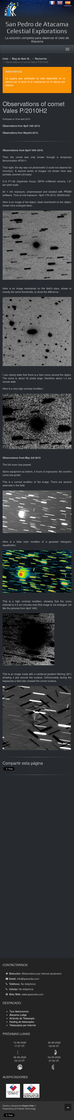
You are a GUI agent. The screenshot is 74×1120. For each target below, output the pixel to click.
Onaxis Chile (28, 1105)
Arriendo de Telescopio (22, 1018)
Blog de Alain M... (21, 58)
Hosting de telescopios (21, 1021)
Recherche (41, 58)
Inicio (5, 58)
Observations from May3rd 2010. (21, 132)
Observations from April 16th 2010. (22, 125)
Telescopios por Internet (22, 1025)
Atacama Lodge (18, 1015)
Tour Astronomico (19, 1011)
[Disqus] (37, 821)
